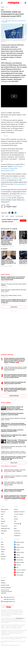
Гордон (2, 7)
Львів (2, 544)
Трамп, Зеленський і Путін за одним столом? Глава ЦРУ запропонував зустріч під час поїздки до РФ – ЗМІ (13, 458)
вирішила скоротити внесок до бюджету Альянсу (13, 196)
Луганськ (3, 558)
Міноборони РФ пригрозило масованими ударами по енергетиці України (12, 414)
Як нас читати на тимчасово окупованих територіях (6, 591)
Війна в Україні (4, 509)
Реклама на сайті (5, 585)
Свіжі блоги (5, 274)
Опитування (17, 530)
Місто (2, 539)
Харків (2, 551)
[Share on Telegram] (15, 213)
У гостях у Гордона (18, 514)
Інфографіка (4, 530)
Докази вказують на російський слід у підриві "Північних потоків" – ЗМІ (13, 435)
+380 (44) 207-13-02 (8, 599)
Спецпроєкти (17, 535)
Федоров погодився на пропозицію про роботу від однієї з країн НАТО (15, 382)
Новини (3, 506)
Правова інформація (6, 587)
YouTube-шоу (17, 533)
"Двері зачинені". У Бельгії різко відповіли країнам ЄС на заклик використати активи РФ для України (13, 425)
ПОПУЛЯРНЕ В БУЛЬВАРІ (9, 466)
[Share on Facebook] (9, 213)
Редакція (3, 582)
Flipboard (18, 564)
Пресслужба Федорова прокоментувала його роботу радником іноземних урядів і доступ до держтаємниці (15, 376)
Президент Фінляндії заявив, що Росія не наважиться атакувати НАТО (12, 430)
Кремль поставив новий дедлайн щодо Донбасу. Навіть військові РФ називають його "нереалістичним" (15, 390)
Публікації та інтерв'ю (19, 511)
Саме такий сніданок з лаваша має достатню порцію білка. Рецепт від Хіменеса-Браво (13, 483)
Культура (3, 521)
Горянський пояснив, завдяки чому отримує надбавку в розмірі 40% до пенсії (8, 262)
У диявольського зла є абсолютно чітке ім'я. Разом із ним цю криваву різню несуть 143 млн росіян (13, 278)
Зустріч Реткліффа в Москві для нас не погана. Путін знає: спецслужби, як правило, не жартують (14, 301)
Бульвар (4, 249)
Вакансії (3, 580)
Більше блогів (14, 306)
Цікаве (2, 533)
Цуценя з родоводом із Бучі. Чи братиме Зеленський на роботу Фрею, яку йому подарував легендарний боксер (15, 497)
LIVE (15, 521)
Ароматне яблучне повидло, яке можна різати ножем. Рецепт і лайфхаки (14, 470)
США (3, 216)
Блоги (15, 516)
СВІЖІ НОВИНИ (6, 402)
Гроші (2, 514)
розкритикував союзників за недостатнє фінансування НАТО (11, 168)
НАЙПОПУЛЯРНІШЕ (7, 354)
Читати (23, 220)
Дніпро (2, 554)
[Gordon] (13, 3)
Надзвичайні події (5, 528)
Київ (2, 542)
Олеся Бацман (19, 559)
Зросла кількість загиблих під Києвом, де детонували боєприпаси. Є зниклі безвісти (15, 408)
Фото (15, 526)
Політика (12, 246)
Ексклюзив (16, 523)
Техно (2, 523)
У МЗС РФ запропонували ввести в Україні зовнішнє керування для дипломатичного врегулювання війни (15, 368)
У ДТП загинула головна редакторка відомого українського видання (14, 490)
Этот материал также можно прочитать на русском (14, 21)
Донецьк (3, 549)
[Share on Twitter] (12, 213)
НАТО (7, 216)
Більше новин (14, 462)
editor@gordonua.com (9, 601)
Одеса (2, 546)
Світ (7, 7)
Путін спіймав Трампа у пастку (11, 295)
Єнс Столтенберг (19, 216)
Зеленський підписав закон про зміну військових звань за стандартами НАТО (7, 242)
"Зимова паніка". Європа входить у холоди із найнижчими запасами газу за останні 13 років (13, 452)
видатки (12, 216)
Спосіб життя (4, 526)
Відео (15, 528)
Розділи (16, 506)
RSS (17, 567)
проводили (4, 81)
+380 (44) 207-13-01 (8, 597)
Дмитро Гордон (20, 542)
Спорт (2, 518)
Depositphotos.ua (20, 618)
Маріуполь (3, 556)
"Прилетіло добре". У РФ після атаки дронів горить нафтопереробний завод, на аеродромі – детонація (17, 441)
